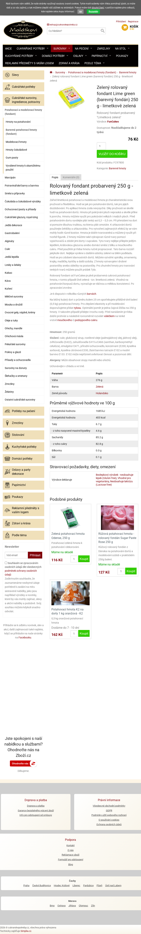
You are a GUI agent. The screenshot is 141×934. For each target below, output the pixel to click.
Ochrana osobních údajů (109, 824)
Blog (70, 864)
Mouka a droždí (13, 304)
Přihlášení (121, 21)
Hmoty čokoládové (16, 149)
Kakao (8, 272)
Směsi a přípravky (15, 193)
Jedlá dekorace (13, 225)
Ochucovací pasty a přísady (20, 209)
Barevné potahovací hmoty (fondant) (21, 131)
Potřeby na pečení (23, 411)
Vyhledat (102, 31)
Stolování (18, 435)
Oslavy (78, 56)
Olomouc (83, 905)
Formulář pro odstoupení (70, 859)
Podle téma (92, 63)
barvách (91, 293)
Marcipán (10, 177)
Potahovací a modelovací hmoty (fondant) (23, 111)
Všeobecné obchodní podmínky (109, 805)
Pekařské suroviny (15, 344)
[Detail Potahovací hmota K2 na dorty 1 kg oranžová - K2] (70, 593)
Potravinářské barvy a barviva (22, 185)
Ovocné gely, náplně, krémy (20, 312)
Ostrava (61, 905)
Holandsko (102, 393)
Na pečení (81, 48)
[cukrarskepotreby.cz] (23, 29)
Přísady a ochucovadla (18, 359)
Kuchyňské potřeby (19, 56)
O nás (71, 850)
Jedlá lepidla (12, 256)
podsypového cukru (86, 320)
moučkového (64, 320)
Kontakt (70, 845)
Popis (55, 177)
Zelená (99, 386)
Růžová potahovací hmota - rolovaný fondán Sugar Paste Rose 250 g (117, 538)
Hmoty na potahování (18, 121)
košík (134, 27)
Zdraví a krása (69, 63)
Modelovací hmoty (16, 141)
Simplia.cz (26, 931)
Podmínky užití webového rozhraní (108, 815)
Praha (26, 885)
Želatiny (9, 391)
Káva (8, 280)
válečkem (109, 316)
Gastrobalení (12, 233)
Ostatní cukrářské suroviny (20, 399)
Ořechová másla (14, 336)
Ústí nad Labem (113, 885)
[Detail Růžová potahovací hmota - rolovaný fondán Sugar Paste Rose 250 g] (117, 517)
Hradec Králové (62, 885)
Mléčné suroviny (14, 296)
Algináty (9, 241)
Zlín (93, 905)
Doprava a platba (35, 805)
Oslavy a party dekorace (21, 472)
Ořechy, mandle (13, 328)
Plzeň (99, 885)
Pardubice (88, 885)
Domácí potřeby (53, 56)
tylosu (77, 307)
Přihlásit (35, 555)
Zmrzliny (103, 48)
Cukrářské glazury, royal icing (21, 217)
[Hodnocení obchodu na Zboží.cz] (23, 763)
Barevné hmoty (117, 168)
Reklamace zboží (70, 854)
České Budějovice (41, 885)
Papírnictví (99, 56)
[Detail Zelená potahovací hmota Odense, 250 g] (70, 517)
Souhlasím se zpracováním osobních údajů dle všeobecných (23, 569)
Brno (52, 905)
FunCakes (113, 121)
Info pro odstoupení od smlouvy (35, 815)
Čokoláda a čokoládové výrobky (23, 201)
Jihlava (72, 905)
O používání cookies (109, 819)
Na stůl (120, 48)
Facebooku (25, 637)
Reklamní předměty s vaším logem (29, 63)
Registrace (133, 21)
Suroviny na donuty (16, 368)
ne (80, 11)
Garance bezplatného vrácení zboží (36, 810)
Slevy (15, 75)
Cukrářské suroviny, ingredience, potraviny (26, 100)
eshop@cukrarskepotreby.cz (63, 24)
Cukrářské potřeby (31, 48)
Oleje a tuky (11, 320)
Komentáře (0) (71, 177)
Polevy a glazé (13, 352)
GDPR (109, 810)
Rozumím (93, 11)
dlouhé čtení (98, 7)
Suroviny (59, 48)
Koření (8, 288)
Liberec (76, 885)
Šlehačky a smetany (16, 375)
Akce (8, 48)
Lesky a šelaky (13, 264)
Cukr (7, 249)
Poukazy (122, 56)
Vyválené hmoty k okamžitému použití (23, 167)
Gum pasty (12, 157)
